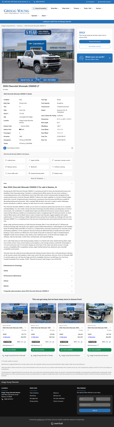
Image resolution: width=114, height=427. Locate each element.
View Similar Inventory (95, 46)
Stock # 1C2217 (35, 325)
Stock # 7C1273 (92, 325)
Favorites (91, 2)
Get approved (34, 398)
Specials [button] (34, 16)
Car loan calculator (59, 398)
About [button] (44, 16)
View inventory (34, 393)
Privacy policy (34, 401)
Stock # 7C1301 (63, 325)
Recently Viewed (105, 2)
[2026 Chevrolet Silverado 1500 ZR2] (42, 313)
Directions (33, 395)
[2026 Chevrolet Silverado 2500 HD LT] (14, 313)
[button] (16, 1)
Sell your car (57, 395)
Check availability (11, 350)
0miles (81, 330)
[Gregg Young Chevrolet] (16, 12)
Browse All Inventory (94, 41)
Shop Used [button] (65, 8)
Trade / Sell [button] (87, 8)
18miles (23, 330)
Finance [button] (76, 8)
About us (56, 393)
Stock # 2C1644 (7, 325)
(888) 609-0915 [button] (40, 2)
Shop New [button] (54, 8)
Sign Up (95, 410)
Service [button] (98, 8)
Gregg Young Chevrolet (8, 26)
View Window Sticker (13, 148)
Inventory (19, 26)
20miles (52, 330)
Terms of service (58, 401)
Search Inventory (40, 8)
